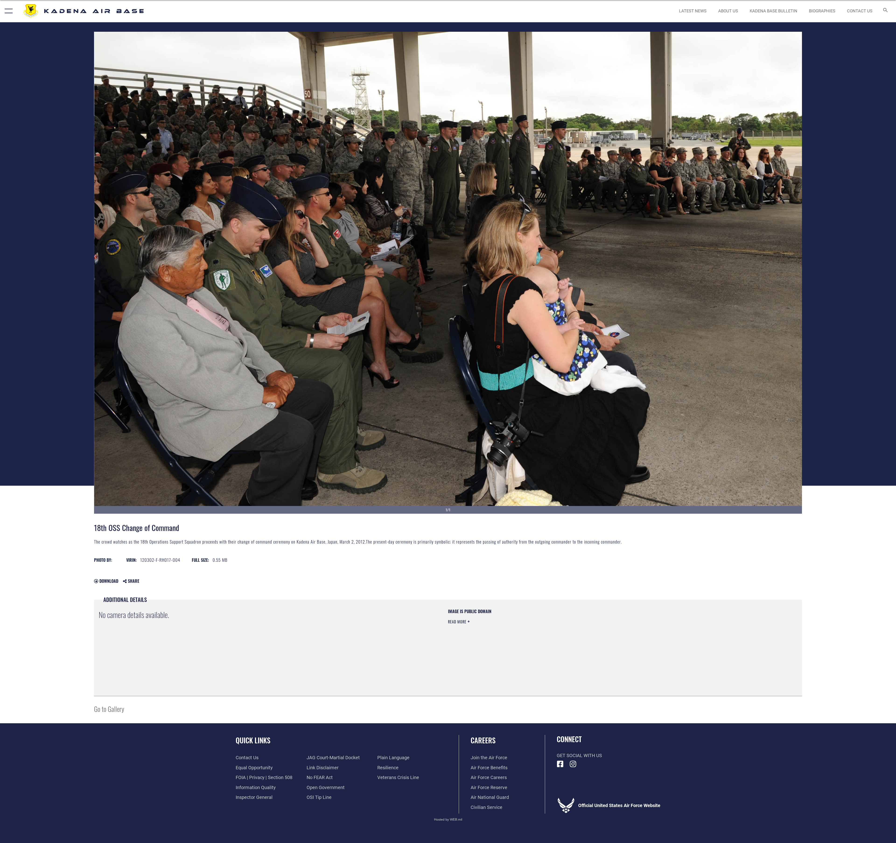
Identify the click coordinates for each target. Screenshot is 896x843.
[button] (7, 11)
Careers (483, 740)
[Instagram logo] (573, 764)
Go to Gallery (109, 709)
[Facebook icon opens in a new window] (560, 764)
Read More (458, 622)
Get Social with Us (579, 755)
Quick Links (253, 740)
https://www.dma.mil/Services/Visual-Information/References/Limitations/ (596, 638)
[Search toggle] (885, 11)
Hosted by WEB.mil (448, 819)
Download (108, 581)
